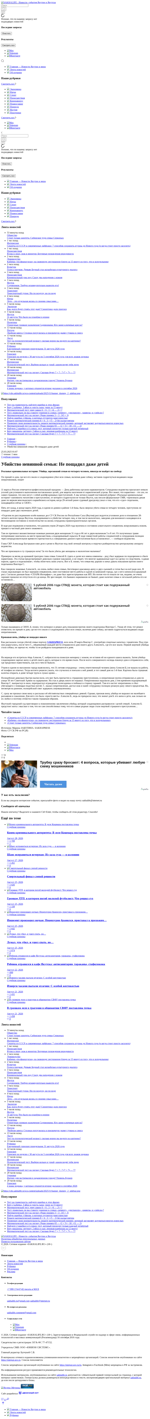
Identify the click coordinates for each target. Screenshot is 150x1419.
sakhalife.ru (62, 1375)
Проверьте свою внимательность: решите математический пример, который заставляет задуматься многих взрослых (65, 423)
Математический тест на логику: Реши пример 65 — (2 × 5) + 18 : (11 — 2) (44, 426)
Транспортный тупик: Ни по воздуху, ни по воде (31, 293)
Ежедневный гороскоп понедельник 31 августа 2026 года (36, 348)
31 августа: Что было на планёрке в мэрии (28, 317)
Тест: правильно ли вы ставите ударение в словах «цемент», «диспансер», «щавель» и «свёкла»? (55, 412)
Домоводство (13, 259)
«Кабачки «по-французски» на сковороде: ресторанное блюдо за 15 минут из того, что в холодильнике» (59, 720)
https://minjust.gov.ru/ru (70, 1365)
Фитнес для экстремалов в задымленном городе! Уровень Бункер (39, 380)
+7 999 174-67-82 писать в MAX (23, 1289)
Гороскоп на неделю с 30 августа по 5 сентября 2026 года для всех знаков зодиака (48, 356)
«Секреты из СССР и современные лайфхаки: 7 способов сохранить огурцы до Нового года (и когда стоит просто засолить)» (70, 717)
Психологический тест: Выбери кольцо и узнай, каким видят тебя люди (43, 364)
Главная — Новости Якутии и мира (28, 66)
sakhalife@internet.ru (40, 1301)
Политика (12, 322)
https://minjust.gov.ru (11, 1360)
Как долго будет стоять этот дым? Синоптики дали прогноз (37, 309)
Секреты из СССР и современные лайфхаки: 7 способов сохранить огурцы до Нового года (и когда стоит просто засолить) (68, 246)
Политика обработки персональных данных (23, 1239)
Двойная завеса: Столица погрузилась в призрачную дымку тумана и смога (45, 333)
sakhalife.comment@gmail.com (21, 1312)
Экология (12, 306)
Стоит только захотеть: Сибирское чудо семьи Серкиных (35, 238)
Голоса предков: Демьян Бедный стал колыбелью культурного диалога (42, 269)
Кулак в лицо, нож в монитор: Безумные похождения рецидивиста (40, 253)
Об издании (16, 72)
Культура (11, 267)
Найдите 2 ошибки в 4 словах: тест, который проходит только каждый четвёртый (47, 428)
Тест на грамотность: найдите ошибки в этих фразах (33, 405)
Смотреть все (8, 45)
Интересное (13, 243)
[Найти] (3, 9)
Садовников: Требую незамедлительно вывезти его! (33, 285)
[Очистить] (3, 12)
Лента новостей (18, 69)
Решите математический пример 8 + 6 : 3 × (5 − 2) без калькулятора (40, 420)
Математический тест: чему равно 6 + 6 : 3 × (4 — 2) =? (34, 410)
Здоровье (11, 378)
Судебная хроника (16, 444)
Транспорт (12, 290)
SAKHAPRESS (55, 642)
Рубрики (11, 346)
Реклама (11, 1271)
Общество (12, 235)
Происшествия (14, 251)
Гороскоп (11, 354)
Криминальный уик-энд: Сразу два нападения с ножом (34, 277)
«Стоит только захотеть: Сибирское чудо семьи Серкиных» (36, 723)
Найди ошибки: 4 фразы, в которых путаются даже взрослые (37, 418)
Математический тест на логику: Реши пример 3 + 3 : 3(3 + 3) (38, 415)
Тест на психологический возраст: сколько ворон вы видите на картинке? (44, 341)
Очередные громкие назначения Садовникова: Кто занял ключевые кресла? (44, 325)
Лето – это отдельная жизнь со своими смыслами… (33, 301)
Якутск (10, 283)
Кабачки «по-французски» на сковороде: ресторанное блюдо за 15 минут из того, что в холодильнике (58, 261)
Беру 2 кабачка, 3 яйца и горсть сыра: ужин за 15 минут (35, 407)
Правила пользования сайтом (16, 1241)
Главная (11, 439)
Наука (10, 298)
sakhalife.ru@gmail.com (18, 1301)
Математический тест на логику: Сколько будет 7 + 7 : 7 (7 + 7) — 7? (41, 372)
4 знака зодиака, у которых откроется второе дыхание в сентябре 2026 (42, 388)
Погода (10, 330)
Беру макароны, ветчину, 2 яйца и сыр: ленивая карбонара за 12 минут (42, 431)
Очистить (6, 33)
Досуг (10, 338)
